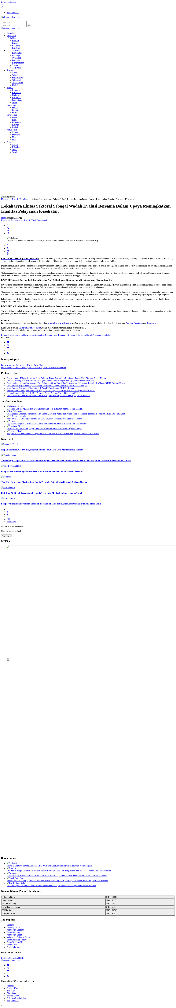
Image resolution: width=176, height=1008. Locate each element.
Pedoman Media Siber (16, 998)
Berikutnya (11, 521)
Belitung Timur (7, 335)
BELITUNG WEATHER (12, 958)
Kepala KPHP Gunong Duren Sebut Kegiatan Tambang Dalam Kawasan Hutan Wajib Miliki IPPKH (51, 390)
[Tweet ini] (8, 228)
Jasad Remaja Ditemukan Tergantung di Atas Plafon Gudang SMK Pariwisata (40, 388)
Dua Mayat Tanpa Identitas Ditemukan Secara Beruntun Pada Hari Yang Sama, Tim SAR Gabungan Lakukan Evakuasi (59, 871)
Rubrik (27, 220)
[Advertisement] (88, 175)
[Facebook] (8, 342)
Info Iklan (11, 991)
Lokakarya (63, 335)
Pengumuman (13, 1000)
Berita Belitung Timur (24, 335)
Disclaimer (11, 993)
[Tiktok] (8, 350)
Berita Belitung (13, 932)
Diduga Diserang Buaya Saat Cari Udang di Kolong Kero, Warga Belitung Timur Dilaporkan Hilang (50, 380)
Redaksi (10, 986)
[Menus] (2, 5)
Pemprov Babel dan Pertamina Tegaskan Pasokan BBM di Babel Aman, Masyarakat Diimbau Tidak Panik (53, 433)
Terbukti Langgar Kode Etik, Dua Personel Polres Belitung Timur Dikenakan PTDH (43, 393)
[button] (29, 25)
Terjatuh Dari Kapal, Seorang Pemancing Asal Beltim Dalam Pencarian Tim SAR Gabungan (47, 385)
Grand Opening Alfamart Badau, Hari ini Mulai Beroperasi (33, 367)
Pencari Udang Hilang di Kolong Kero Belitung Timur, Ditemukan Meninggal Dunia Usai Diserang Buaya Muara (56, 378)
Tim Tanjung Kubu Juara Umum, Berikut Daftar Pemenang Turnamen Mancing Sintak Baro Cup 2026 (51, 885)
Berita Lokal (12, 945)
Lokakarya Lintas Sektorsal (80, 335)
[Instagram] (8, 345)
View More (6, 536)
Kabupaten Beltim (14, 935)
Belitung (10, 925)
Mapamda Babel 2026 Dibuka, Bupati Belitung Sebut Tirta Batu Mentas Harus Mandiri (44, 409)
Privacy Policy (13, 995)
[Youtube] (8, 348)
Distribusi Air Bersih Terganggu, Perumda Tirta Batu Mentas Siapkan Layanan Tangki (44, 428)
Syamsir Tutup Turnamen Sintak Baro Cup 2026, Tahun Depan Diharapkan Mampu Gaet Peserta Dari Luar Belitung (57, 875)
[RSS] (8, 353)
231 (8, 519)
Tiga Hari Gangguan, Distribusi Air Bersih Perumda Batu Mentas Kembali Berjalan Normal (46, 423)
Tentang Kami (13, 988)
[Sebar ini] (7, 225)
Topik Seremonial (39, 220)
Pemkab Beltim (13, 947)
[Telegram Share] (8, 231)
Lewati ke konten (8, 2)
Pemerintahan (17, 220)
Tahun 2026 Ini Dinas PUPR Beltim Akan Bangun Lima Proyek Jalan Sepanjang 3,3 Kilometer (48, 395)
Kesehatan (5, 220)
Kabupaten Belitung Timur (46, 335)
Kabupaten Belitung (15, 930)
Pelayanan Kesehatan (101, 335)
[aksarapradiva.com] (10, 17)
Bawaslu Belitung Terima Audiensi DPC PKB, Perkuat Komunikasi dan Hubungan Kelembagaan (49, 866)
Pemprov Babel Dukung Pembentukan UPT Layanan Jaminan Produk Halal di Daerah (44, 419)
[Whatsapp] (8, 233)
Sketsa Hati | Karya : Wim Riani (22, 365)
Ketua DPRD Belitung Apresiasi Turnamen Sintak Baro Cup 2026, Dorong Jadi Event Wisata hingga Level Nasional (57, 880)
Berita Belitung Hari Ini (17, 942)
